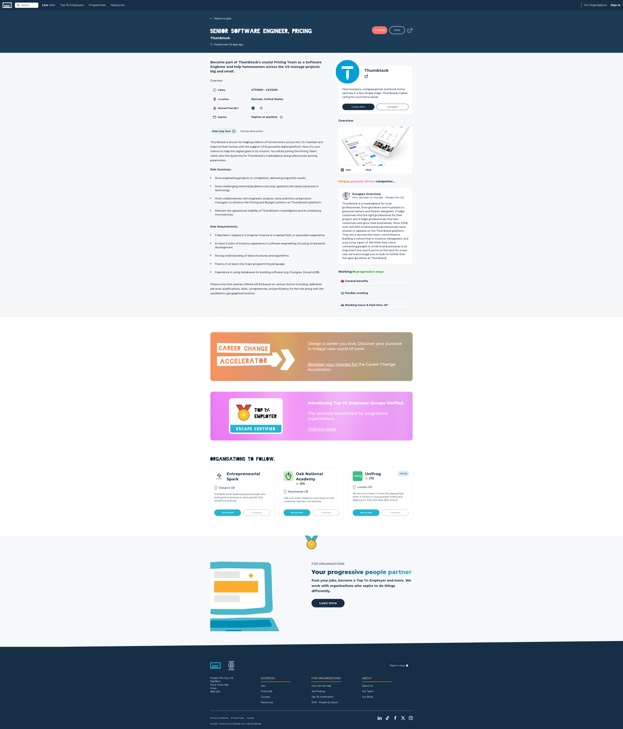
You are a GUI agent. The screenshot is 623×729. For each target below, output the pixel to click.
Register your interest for (333, 364)
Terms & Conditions (219, 718)
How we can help (321, 685)
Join (263, 685)
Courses (265, 696)
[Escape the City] (7, 5)
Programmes (97, 5)
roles (48, 5)
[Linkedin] (380, 718)
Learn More (328, 603)
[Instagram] (411, 718)
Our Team (367, 691)
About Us (367, 685)
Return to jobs (222, 18)
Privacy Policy (237, 718)
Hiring (403, 473)
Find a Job (266, 691)
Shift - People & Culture (325, 702)
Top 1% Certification (323, 696)
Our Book (367, 696)
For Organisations (595, 5)
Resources (118, 5)
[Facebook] (395, 718)
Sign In (615, 5)
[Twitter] (403, 718)
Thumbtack (376, 70)
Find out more (322, 429)
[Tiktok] (387, 718)
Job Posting (318, 691)
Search (25, 5)
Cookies (250, 718)
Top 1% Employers (72, 5)
